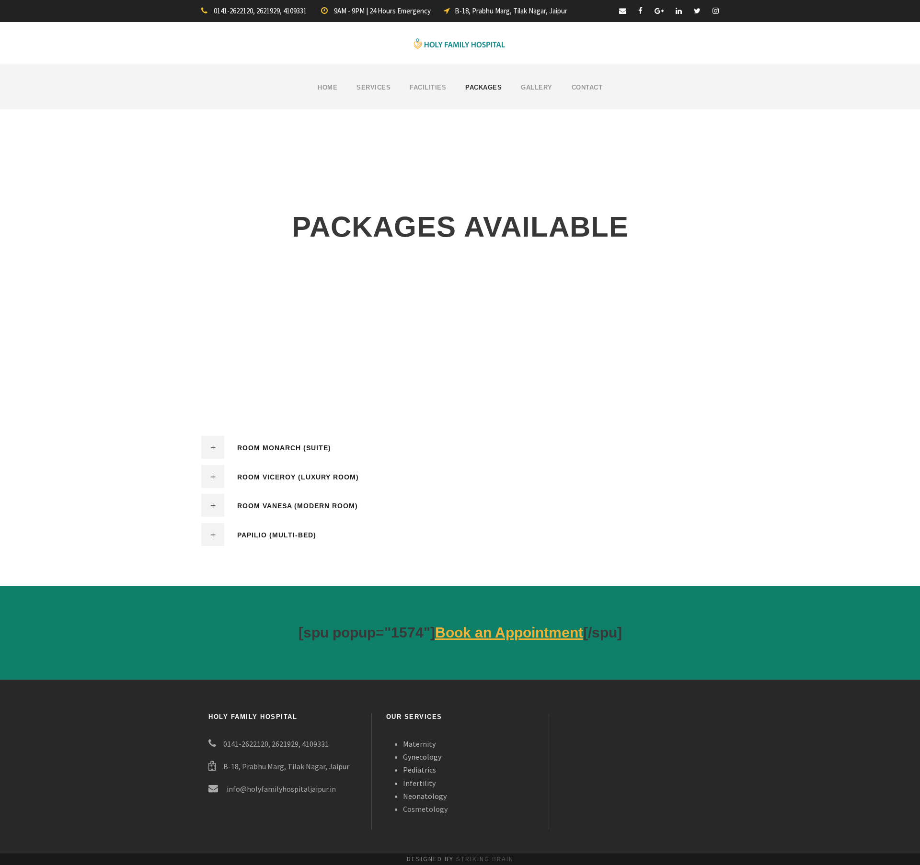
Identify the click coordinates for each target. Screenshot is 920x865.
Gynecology (422, 757)
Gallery (536, 87)
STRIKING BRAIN (485, 858)
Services (373, 87)
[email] (622, 10)
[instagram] (716, 10)
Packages (483, 87)
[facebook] (640, 10)
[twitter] (697, 10)
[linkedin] (679, 10)
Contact (587, 87)
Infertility (419, 783)
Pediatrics (419, 769)
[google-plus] (659, 10)
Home (327, 87)
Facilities (428, 87)
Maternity (419, 744)
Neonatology (425, 796)
